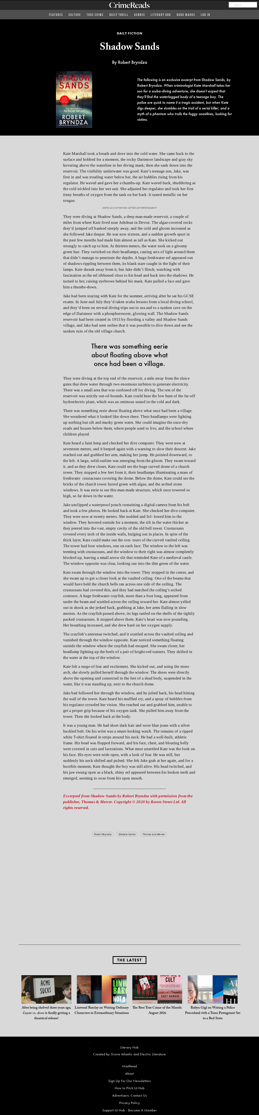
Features (56, 14)
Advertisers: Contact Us (129, 1095)
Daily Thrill (119, 14)
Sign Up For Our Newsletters (129, 1081)
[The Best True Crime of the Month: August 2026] (157, 1000)
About (129, 1073)
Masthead (129, 1066)
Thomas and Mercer (153, 834)
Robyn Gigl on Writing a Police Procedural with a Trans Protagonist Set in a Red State (212, 1013)
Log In (205, 14)
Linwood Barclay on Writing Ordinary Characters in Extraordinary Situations (102, 1010)
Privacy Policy (129, 1103)
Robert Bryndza (103, 834)
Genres (139, 14)
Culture (75, 14)
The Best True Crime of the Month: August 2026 (157, 1010)
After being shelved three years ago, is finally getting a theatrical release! (46, 1013)
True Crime (95, 14)
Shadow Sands (127, 834)
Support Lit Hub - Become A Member (129, 1110)
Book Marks (186, 14)
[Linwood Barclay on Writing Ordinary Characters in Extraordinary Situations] (102, 1000)
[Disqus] (129, 884)
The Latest (129, 960)
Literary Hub (161, 14)
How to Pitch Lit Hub (129, 1088)
